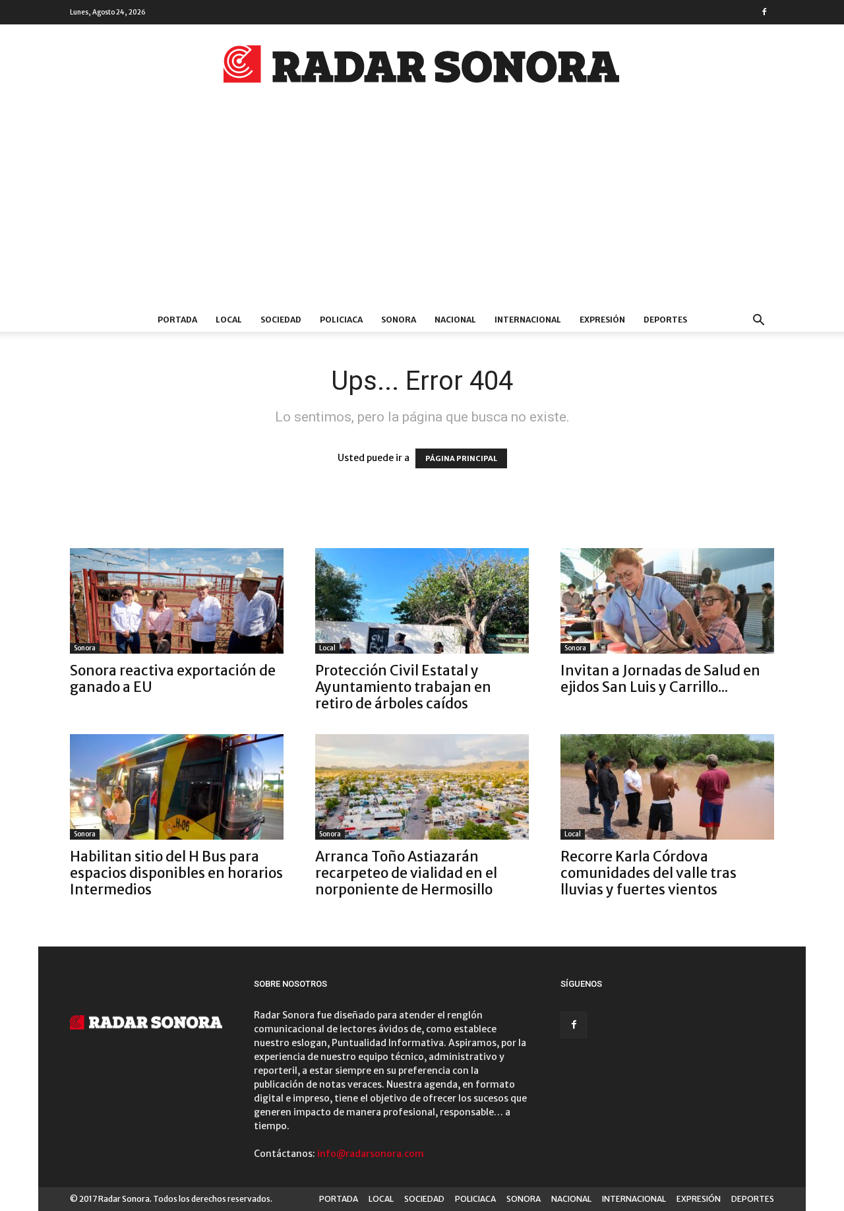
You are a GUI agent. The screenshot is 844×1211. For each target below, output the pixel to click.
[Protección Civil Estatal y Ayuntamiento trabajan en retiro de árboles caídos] (422, 601)
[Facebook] (764, 12)
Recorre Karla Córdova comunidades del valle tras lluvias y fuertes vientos (648, 873)
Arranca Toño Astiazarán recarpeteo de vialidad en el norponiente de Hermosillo (406, 873)
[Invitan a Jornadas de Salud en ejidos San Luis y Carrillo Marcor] (667, 601)
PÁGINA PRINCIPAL (461, 458)
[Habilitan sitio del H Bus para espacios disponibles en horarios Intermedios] (177, 787)
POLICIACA (341, 320)
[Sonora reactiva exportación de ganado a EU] (177, 601)
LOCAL (229, 320)
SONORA (398, 320)
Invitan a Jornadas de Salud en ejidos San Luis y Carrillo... (660, 679)
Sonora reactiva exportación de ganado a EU (173, 679)
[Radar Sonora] (422, 68)
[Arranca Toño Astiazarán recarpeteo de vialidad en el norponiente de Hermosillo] (422, 787)
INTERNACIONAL (528, 320)
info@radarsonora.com (370, 1154)
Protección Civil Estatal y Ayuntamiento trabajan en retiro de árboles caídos (403, 687)
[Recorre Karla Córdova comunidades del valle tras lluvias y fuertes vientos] (667, 787)
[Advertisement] (422, 209)
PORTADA (177, 320)
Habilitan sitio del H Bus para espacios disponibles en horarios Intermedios (176, 873)
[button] (758, 321)
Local (327, 648)
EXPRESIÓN (602, 320)
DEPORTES (665, 320)
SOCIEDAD (280, 320)
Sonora (85, 648)
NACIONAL (455, 320)
